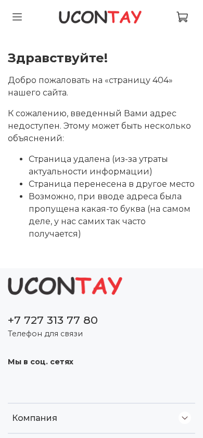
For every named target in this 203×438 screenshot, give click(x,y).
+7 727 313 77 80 (53, 319)
